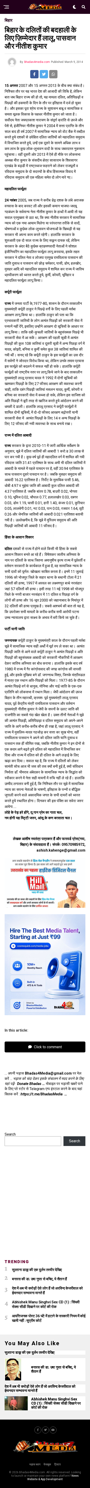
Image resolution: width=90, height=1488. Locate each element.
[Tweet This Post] (44, 74)
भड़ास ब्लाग (34, 1464)
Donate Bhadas (29, 1084)
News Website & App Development (53, 1477)
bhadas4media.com (37, 62)
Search (10, 1134)
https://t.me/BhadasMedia (42, 1094)
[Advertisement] (45, 1206)
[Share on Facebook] (34, 74)
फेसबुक (47, 1464)
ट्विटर (57, 1464)
